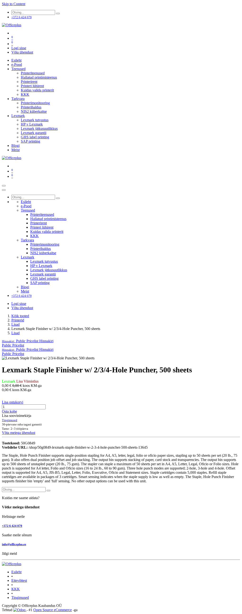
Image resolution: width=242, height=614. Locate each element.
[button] (27, 341)
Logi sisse (18, 48)
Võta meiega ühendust (18, 433)
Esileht (16, 572)
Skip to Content (13, 4)
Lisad (15, 324)
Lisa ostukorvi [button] (12, 402)
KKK (15, 589)
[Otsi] (58, 13)
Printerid (17, 320)
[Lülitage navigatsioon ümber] (4, 185)
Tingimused (20, 598)
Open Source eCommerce (52, 610)
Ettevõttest (19, 580)
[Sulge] (4, 190)
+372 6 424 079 (12, 526)
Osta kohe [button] (9, 411)
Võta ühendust (22, 52)
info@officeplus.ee (14, 544)
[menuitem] (16, 60)
